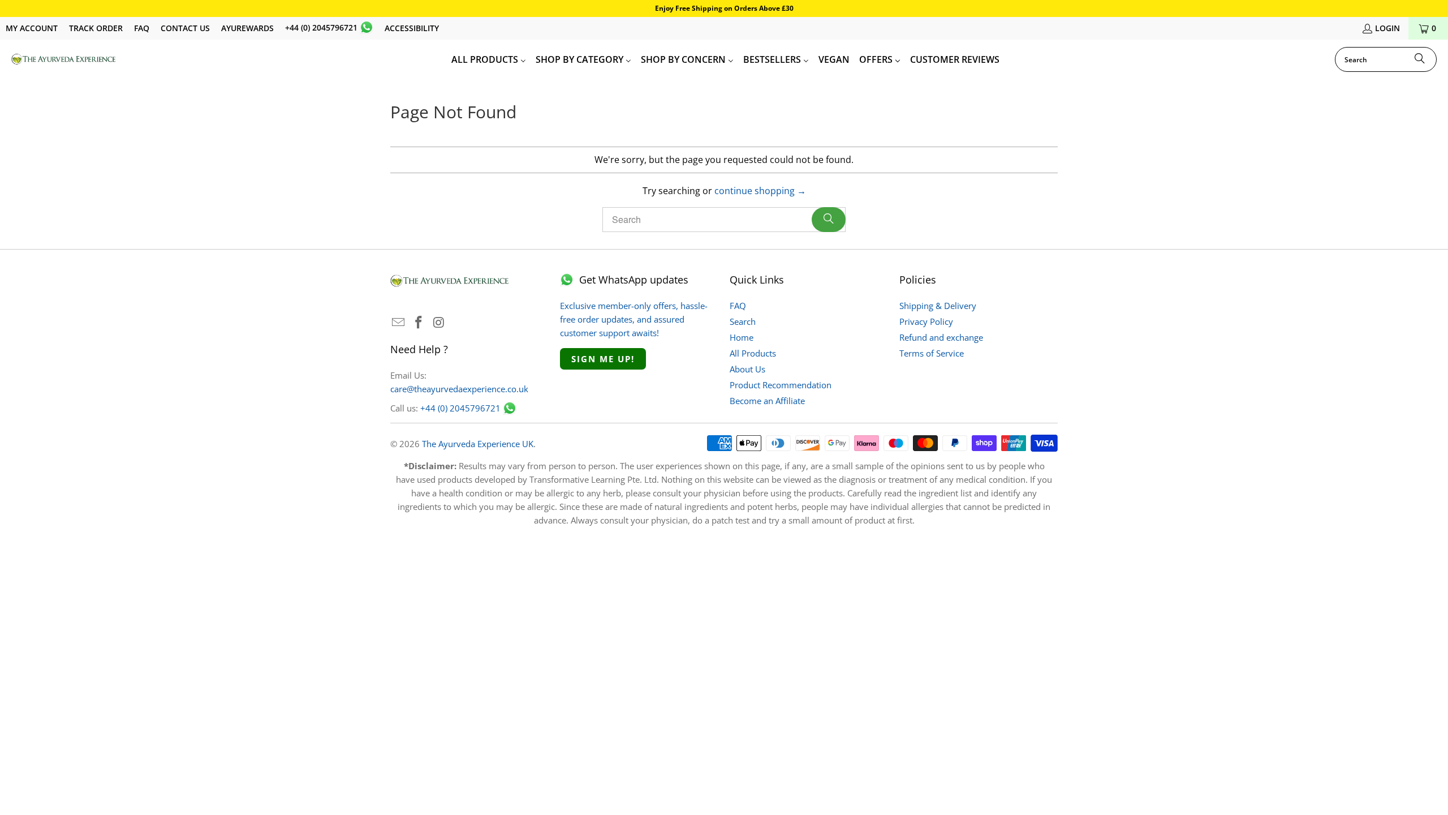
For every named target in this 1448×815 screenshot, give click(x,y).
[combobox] (1386, 59)
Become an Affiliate (767, 400)
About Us (747, 369)
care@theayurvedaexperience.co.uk (459, 388)
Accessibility (412, 28)
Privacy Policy (926, 321)
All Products (753, 353)
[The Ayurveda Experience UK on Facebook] (419, 322)
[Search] (1420, 59)
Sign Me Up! (603, 358)
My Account (32, 28)
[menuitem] (488, 59)
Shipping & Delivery (937, 305)
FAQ (141, 28)
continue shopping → (760, 191)
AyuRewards (247, 28)
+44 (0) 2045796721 (321, 27)
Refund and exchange (941, 337)
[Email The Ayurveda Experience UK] (398, 322)
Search (743, 321)
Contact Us (185, 28)
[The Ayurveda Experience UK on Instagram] (438, 322)
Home (741, 337)
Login (1387, 28)
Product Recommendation (780, 385)
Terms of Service (931, 353)
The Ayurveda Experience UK (477, 443)
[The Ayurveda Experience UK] (63, 60)
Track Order (96, 28)
